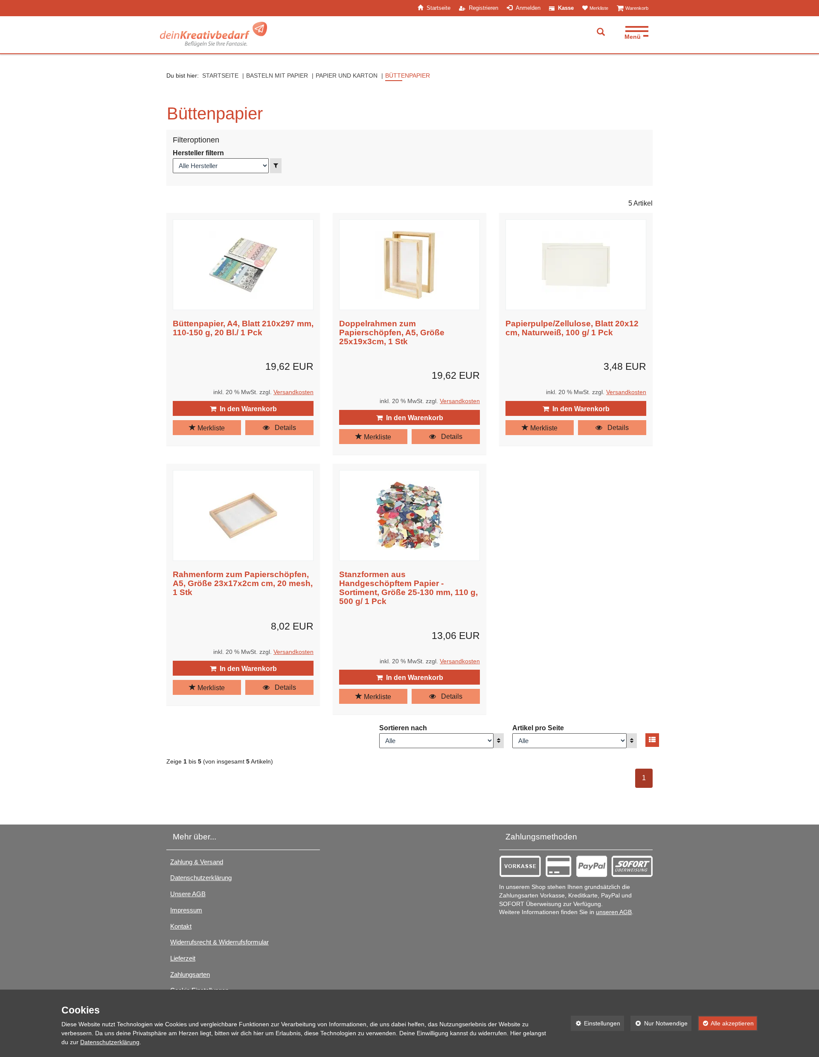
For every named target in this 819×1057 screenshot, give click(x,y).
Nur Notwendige (659, 1023)
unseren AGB (614, 912)
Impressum (186, 910)
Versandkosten (293, 392)
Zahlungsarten (190, 974)
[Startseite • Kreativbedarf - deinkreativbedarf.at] (213, 34)
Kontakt (181, 926)
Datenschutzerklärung (201, 877)
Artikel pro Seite (538, 728)
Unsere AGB (188, 893)
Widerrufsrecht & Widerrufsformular (219, 942)
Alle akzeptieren (726, 1023)
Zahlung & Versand (196, 861)
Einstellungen (596, 1023)
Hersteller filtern (198, 153)
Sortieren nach (403, 728)
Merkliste (210, 428)
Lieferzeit (182, 958)
